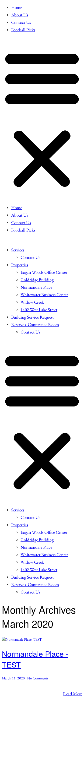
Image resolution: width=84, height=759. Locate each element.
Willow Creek (32, 302)
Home (16, 7)
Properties (19, 265)
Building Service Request (32, 317)
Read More (72, 694)
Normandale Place (36, 287)
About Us (19, 15)
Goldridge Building (37, 280)
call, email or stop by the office (28, 712)
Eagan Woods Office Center (44, 272)
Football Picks (23, 30)
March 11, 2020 (13, 678)
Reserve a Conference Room (35, 324)
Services (17, 250)
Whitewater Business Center (44, 295)
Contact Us (21, 22)
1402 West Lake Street (39, 310)
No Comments (37, 678)
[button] (42, 118)
